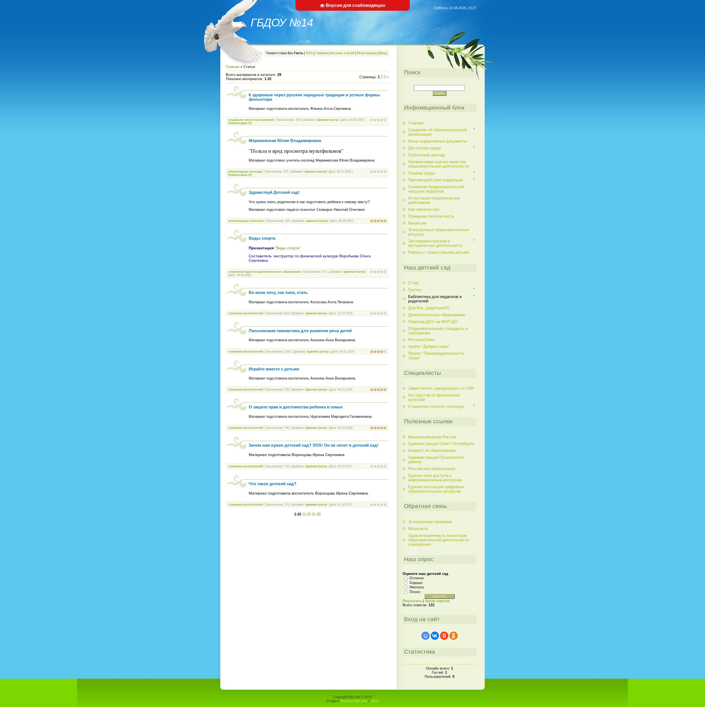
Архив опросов (437, 601)
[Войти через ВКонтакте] (435, 636)
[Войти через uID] (425, 636)
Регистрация (367, 53)
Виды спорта (262, 238)
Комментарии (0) (240, 123)
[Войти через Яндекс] (444, 636)
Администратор (327, 119)
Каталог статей (342, 53)
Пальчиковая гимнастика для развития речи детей (300, 331)
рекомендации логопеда (245, 171)
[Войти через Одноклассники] (453, 636)
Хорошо (416, 583)
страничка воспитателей (245, 313)
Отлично (417, 578)
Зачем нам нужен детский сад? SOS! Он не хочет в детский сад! (313, 445)
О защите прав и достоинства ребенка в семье (296, 407)
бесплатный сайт (354, 701)
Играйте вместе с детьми (274, 369)
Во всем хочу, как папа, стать (278, 292)
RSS (309, 53)
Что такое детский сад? (272, 484)
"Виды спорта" (288, 248)
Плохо (415, 592)
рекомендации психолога (246, 220)
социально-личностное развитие (251, 119)
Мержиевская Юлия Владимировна (285, 140)
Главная (321, 53)
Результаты (412, 601)
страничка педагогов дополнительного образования (264, 271)
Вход (383, 53)
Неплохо (417, 587)
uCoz (375, 701)
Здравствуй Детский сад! (274, 192)
